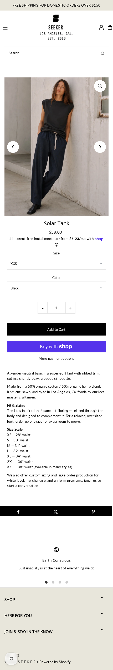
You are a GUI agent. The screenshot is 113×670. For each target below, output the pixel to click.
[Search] (102, 53)
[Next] (100, 147)
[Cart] (110, 27)
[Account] (101, 27)
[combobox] (56, 53)
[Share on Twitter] (56, 511)
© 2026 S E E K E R (19, 662)
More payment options (56, 358)
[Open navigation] (18, 27)
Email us (90, 480)
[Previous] (13, 147)
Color (56, 277)
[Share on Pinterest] (93, 511)
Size (56, 253)
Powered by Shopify (55, 662)
